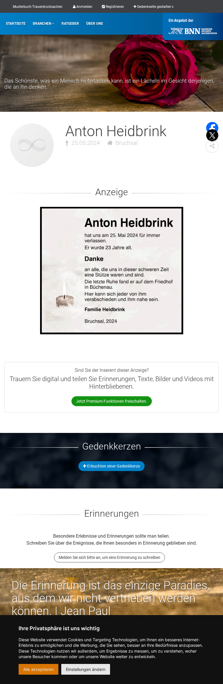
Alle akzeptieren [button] (38, 669)
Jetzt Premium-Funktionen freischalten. (111, 401)
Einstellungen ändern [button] (85, 669)
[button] (212, 146)
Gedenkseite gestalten (154, 7)
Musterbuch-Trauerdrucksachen (37, 7)
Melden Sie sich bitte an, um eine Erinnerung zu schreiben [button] (109, 557)
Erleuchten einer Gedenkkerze (113, 466)
